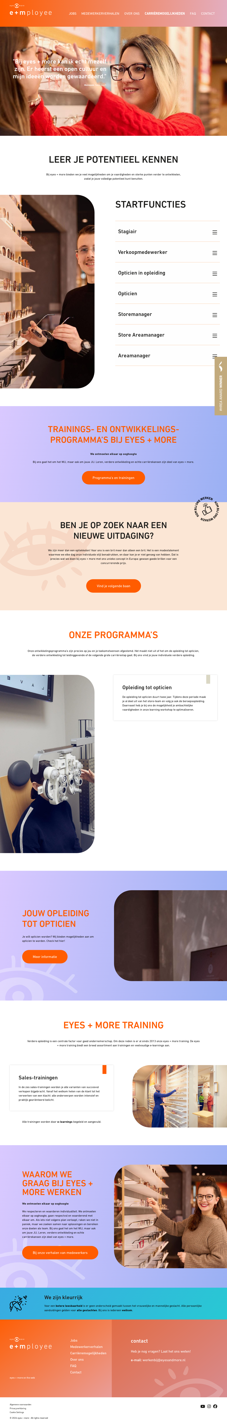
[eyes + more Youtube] (202, 1406)
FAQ (193, 13)
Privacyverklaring (18, 1408)
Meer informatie (45, 957)
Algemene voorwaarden (20, 1404)
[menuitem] (72, 13)
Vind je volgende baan (113, 586)
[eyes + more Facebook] (215, 1406)
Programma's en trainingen (113, 478)
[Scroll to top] (218, 1393)
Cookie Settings (17, 1412)
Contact (208, 13)
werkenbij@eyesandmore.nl (164, 1360)
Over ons (132, 13)
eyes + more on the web (22, 1377)
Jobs (72, 13)
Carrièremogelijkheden (165, 13)
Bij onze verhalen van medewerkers (60, 1253)
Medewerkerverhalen (100, 13)
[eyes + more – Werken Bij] (31, 9)
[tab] (167, 231)
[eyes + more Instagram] (209, 1406)
